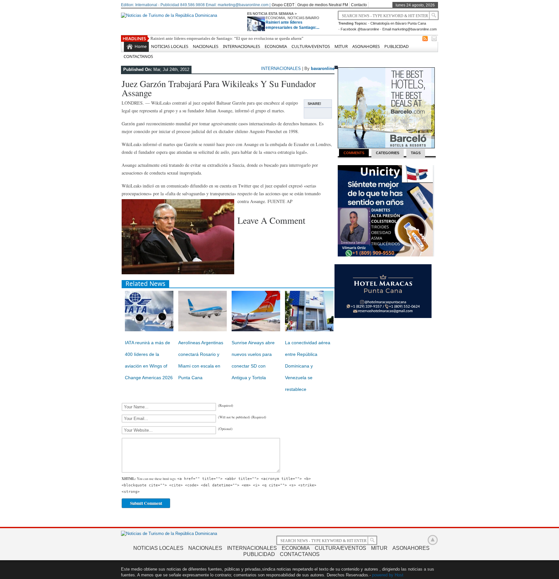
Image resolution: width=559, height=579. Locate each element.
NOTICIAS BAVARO (303, 18)
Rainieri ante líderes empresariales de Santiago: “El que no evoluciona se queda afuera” (226, 38)
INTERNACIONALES (241, 46)
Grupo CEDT (283, 5)
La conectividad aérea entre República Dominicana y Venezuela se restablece (307, 366)
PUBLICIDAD (396, 46)
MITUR (341, 46)
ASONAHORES (366, 46)
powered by (382, 575)
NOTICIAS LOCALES (169, 46)
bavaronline (322, 68)
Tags (416, 153)
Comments (354, 153)
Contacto (359, 5)
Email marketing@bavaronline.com (409, 29)
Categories (387, 153)
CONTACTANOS (138, 56)
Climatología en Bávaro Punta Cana (398, 23)
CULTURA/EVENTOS (310, 46)
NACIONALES (205, 46)
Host (399, 575)
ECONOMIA (275, 18)
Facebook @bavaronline (360, 29)
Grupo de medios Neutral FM (322, 5)
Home (141, 46)
